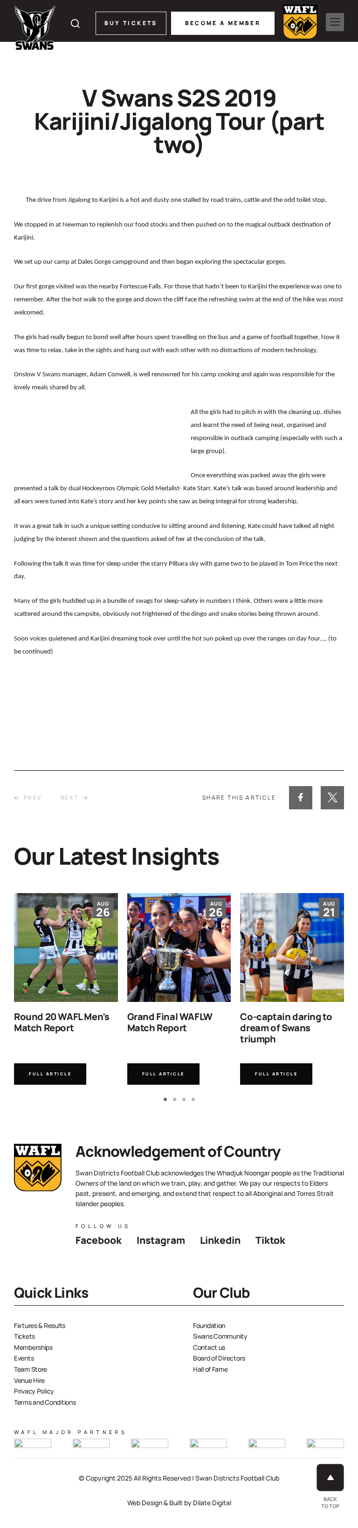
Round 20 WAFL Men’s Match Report (61, 1022)
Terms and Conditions (45, 1402)
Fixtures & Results (39, 1325)
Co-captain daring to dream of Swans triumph (286, 1027)
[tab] (165, 1099)
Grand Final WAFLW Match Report (170, 1022)
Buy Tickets (131, 23)
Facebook (99, 1240)
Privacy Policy (34, 1391)
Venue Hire (29, 1380)
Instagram (161, 1240)
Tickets (24, 1336)
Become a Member (223, 23)
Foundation (209, 1325)
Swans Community (220, 1336)
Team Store (30, 1369)
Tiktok (270, 1240)
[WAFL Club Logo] (35, 28)
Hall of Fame (210, 1369)
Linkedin (220, 1240)
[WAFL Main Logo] (300, 22)
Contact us (209, 1347)
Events (24, 1358)
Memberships (33, 1347)
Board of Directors (219, 1358)
